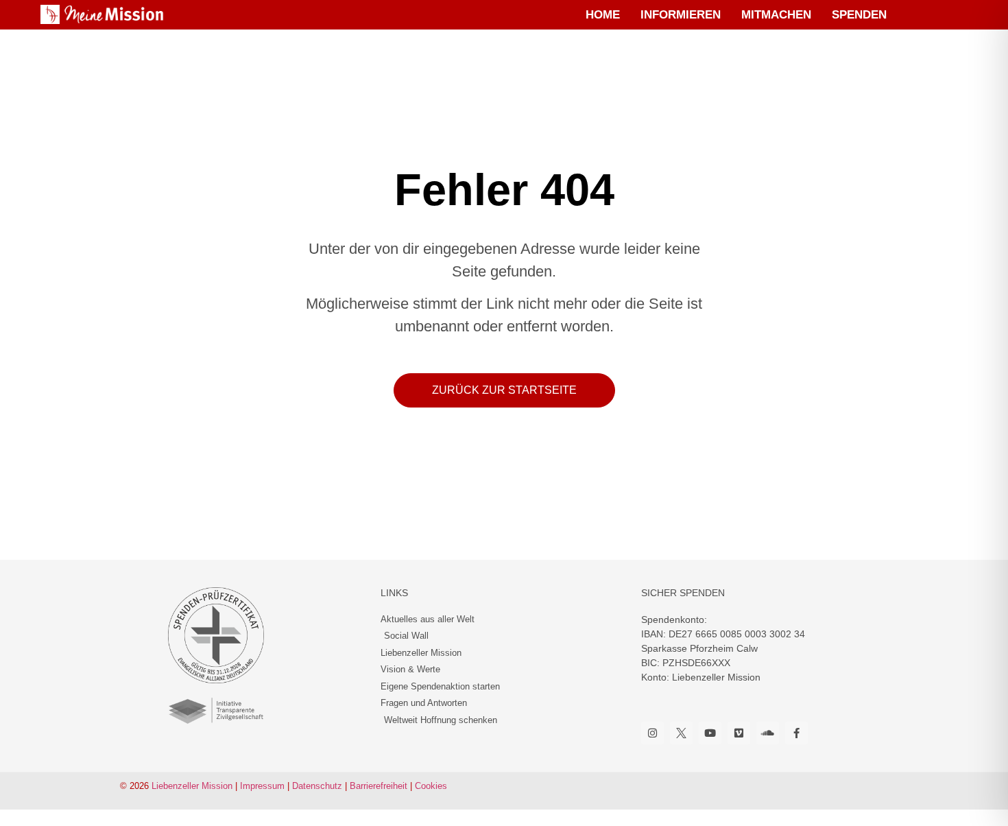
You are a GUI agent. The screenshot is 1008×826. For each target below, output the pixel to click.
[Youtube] (710, 733)
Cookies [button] (431, 786)
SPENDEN (859, 14)
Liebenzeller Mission (192, 786)
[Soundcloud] (767, 733)
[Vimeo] (739, 733)
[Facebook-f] (796, 733)
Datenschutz (317, 786)
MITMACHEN (776, 14)
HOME (603, 14)
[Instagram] (652, 733)
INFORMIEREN (680, 14)
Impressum (262, 786)
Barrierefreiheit (378, 786)
